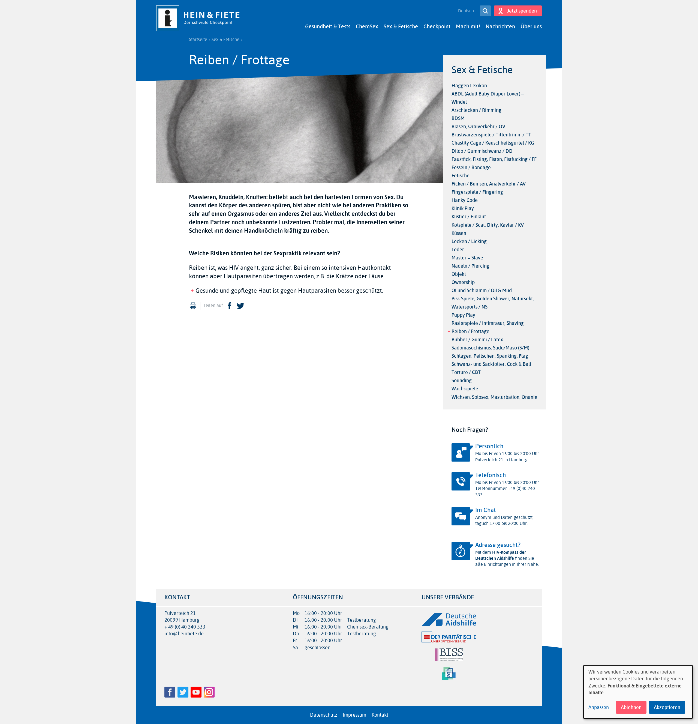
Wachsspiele (465, 388)
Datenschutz (323, 715)
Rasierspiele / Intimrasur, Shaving (488, 323)
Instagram (209, 692)
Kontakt (380, 715)
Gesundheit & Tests (327, 27)
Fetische (461, 175)
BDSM (458, 118)
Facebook (229, 306)
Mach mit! (468, 27)
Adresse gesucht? (498, 545)
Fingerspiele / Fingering (477, 192)
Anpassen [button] (598, 707)
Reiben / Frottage (470, 331)
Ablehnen (631, 707)
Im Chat (485, 510)
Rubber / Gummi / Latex (477, 339)
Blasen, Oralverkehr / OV (478, 126)
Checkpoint (436, 27)
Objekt (459, 274)
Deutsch (466, 11)
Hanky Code (465, 200)
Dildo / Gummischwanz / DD (482, 151)
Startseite (198, 40)
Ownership (463, 282)
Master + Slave (467, 257)
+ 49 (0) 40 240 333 (184, 627)
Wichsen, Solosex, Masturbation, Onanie (494, 397)
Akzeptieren (667, 707)
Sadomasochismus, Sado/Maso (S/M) (490, 347)
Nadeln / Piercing (470, 266)
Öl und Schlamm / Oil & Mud (482, 290)
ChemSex (367, 27)
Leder (458, 249)
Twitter (240, 306)
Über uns (531, 27)
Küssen (459, 233)
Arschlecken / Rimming (476, 110)
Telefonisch (490, 475)
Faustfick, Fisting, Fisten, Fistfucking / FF (494, 159)
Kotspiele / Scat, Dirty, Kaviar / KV (488, 225)
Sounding (462, 380)
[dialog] (638, 692)
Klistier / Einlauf (469, 216)
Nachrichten (500, 27)
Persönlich (489, 446)
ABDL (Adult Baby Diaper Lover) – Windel (488, 98)
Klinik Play (463, 208)
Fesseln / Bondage (471, 167)
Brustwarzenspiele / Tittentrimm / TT (491, 134)
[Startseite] (199, 18)
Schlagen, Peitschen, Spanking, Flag (490, 356)
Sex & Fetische (401, 27)
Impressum (354, 715)
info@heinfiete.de (184, 633)
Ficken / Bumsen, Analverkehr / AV (489, 183)
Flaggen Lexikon (469, 85)
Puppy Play (463, 315)
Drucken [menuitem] (193, 306)
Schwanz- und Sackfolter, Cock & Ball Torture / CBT (491, 368)
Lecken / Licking (469, 241)
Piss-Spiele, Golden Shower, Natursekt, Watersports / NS (493, 302)
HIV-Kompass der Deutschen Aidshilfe (500, 555)
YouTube (196, 692)
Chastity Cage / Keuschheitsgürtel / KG (493, 142)
